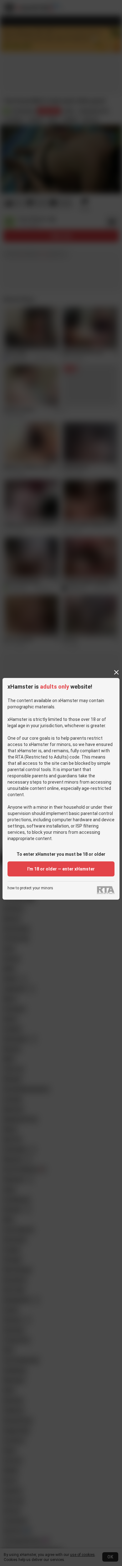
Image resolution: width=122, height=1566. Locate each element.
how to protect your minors (30, 888)
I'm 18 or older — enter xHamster (61, 868)
